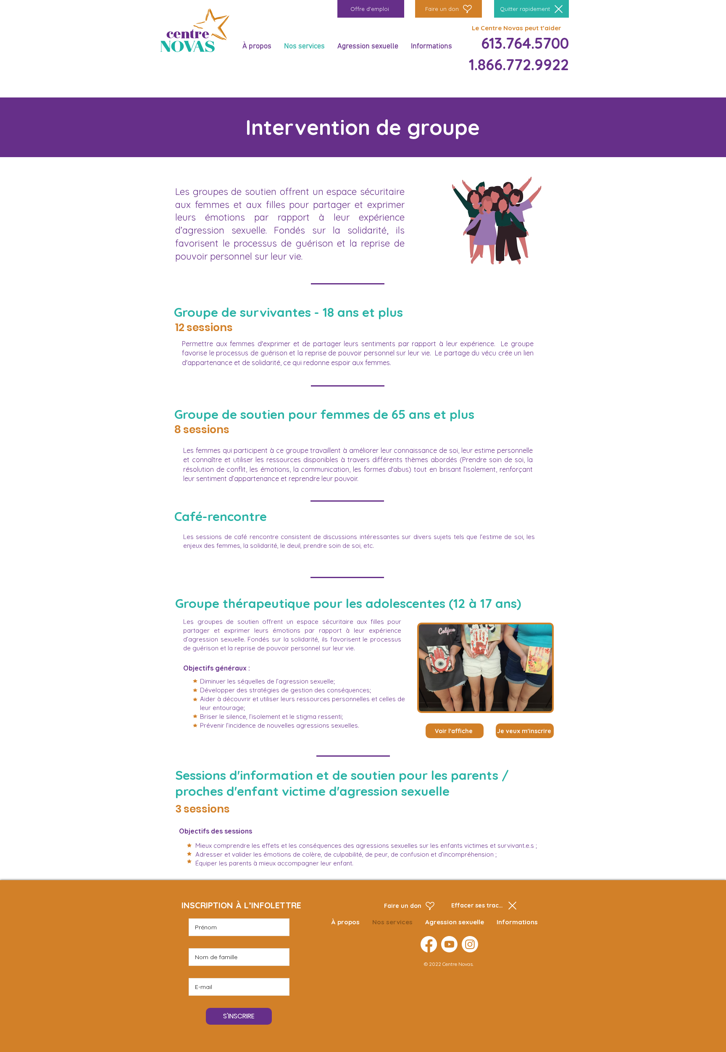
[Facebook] (429, 944)
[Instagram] (470, 944)
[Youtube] (449, 944)
